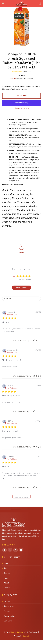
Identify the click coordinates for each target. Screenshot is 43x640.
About (5, 582)
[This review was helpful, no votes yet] (34, 340)
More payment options (21, 108)
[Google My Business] (21, 550)
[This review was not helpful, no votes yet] (38, 340)
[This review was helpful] (34, 376)
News (5, 577)
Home (5, 563)
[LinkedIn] (10, 550)
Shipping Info (8, 606)
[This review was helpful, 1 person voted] (34, 411)
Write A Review (21, 288)
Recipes (6, 573)
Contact (6, 587)
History (6, 601)
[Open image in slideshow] (21, 26)
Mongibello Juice (16, 632)
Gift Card (7, 620)
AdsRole (26, 635)
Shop (5, 568)
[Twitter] (15, 550)
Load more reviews (21, 497)
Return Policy (8, 615)
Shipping (13, 78)
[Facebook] (4, 550)
